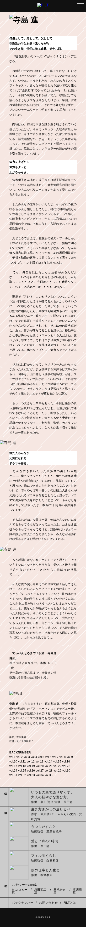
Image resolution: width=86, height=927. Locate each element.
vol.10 (13, 761)
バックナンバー (22, 902)
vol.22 (57, 766)
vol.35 (49, 775)
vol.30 (66, 770)
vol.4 (34, 757)
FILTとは (70, 902)
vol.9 (70, 757)
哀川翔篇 (77, 891)
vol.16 (66, 761)
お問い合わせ (48, 902)
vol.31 (13, 775)
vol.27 (40, 770)
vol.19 (31, 766)
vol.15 (57, 761)
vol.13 (39, 761)
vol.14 (48, 761)
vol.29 (57, 770)
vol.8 (62, 757)
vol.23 (66, 766)
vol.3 (27, 757)
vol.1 (12, 757)
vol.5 (41, 757)
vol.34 (40, 775)
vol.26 (31, 770)
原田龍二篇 (40, 891)
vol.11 (22, 761)
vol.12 (31, 761)
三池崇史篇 (60, 891)
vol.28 (49, 770)
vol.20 (40, 766)
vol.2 (19, 757)
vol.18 (22, 766)
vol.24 (13, 770)
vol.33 (31, 775)
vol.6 (48, 757)
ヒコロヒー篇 (19, 891)
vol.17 (13, 766)
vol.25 (22, 770)
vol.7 (55, 757)
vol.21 (49, 766)
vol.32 (22, 775)
